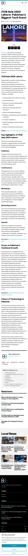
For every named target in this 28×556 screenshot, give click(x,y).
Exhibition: (7, 376)
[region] (14, 544)
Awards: (7, 382)
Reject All (14, 553)
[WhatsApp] (18, 47)
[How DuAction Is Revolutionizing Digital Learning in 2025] (20, 440)
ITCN (8, 362)
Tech (2, 395)
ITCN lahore (22, 362)
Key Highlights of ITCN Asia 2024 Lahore (14, 374)
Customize (14, 549)
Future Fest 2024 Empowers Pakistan (16, 130)
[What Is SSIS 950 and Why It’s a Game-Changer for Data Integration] (7, 440)
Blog (2, 8)
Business (3, 413)
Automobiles (4, 407)
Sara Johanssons (16, 21)
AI (1, 419)
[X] (12, 47)
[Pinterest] (15, 47)
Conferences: (9, 377)
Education (3, 401)
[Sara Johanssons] (4, 356)
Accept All (14, 545)
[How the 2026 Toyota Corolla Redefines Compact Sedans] (7, 458)
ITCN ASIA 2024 (14, 362)
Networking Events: (10, 380)
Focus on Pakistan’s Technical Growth (14, 384)
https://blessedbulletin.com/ (15, 356)
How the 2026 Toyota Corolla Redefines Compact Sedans (7, 467)
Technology (5, 364)
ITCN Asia (4, 52)
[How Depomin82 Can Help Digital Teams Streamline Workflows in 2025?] (20, 458)
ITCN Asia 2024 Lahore (10, 372)
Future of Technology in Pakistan (13, 385)
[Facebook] (9, 47)
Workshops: (8, 379)
